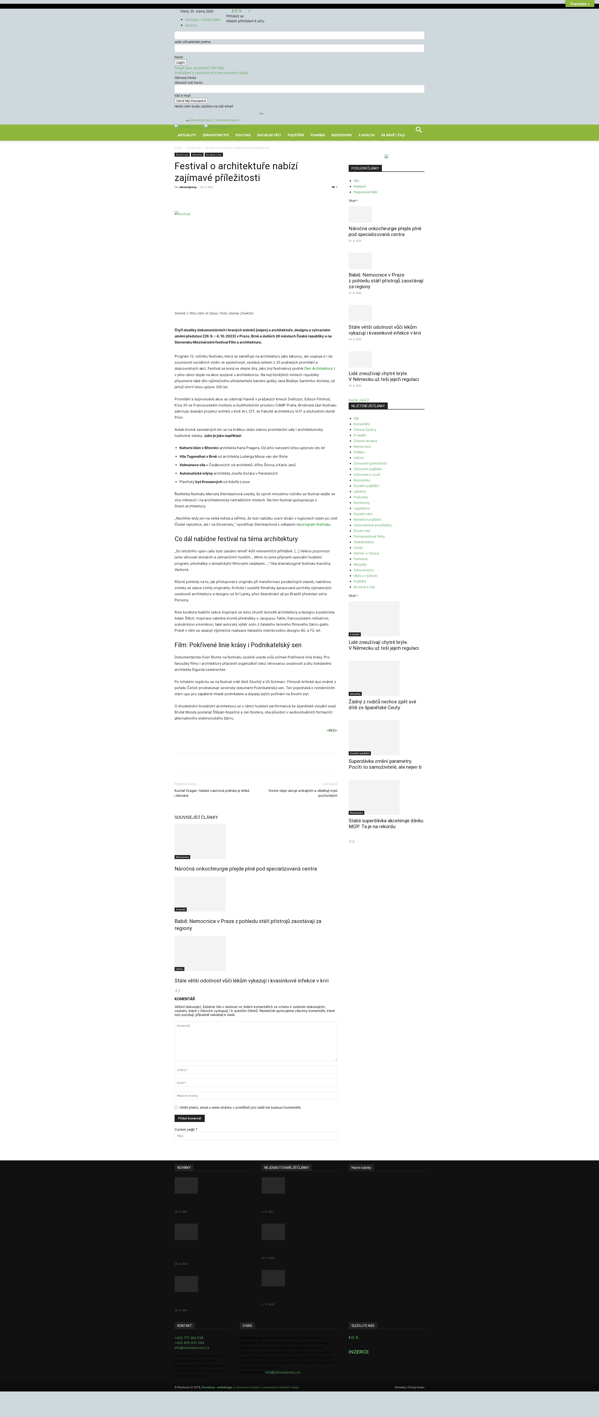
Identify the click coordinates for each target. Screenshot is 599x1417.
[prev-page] (176, 991)
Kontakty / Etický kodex (203, 19)
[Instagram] (236, 11)
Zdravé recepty (365, 441)
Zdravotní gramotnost (370, 463)
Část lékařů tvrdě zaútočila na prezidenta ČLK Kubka (294, 1202)
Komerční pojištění (367, 519)
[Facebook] (233, 11)
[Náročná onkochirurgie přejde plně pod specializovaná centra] (256, 841)
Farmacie (361, 559)
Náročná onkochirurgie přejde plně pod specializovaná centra (246, 869)
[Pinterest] (229, 197)
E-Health (367, 135)
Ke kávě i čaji (393, 135)
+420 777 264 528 (189, 1338)
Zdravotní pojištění (368, 469)
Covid (358, 548)
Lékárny (360, 491)
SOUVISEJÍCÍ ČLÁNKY (196, 817)
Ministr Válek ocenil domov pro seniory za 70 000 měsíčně (295, 1249)
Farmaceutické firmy (369, 536)
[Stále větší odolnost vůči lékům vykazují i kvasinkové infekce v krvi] (256, 953)
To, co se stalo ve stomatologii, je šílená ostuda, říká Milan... (298, 1295)
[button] (418, 131)
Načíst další (357, 400)
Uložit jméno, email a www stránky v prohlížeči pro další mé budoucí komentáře (240, 1107)
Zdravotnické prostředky (373, 525)
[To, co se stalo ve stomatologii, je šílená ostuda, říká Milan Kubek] (299, 1278)
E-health (180, 909)
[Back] (249, 11)
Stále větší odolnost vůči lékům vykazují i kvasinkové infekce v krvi (252, 981)
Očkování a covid (367, 474)
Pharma (317, 135)
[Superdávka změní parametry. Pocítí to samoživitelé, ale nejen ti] (386, 737)
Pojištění (296, 135)
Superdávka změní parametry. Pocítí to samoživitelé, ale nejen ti (385, 764)
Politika (243, 135)
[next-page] (179, 991)
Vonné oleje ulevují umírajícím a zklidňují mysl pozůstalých (302, 793)
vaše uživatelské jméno (193, 42)
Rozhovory (342, 135)
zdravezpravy (188, 187)
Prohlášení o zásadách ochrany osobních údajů (211, 72)
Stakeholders (364, 542)
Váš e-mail (183, 95)
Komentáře (362, 424)
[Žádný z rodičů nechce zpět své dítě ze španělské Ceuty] (386, 678)
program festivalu (315, 524)
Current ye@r (186, 1129)
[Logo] (189, 127)
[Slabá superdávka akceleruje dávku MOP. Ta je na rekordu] (386, 797)
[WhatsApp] (239, 197)
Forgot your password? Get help (199, 68)
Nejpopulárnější (365, 192)
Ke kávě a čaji (214, 154)
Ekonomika (362, 480)
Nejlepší (360, 186)
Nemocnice (182, 857)
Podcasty (361, 497)
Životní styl (194, 148)
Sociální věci (269, 135)
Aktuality (187, 135)
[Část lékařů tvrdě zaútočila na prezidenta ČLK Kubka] (299, 1185)
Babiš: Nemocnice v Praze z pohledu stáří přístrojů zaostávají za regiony (386, 280)
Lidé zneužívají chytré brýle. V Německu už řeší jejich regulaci (384, 376)
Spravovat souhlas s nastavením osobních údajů (267, 1387)
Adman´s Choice (366, 553)
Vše (356, 181)
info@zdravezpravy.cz (192, 1348)
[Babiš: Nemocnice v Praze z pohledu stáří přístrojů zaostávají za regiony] (256, 893)
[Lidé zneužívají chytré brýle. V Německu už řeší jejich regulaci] (386, 359)
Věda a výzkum (365, 576)
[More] (261, 197)
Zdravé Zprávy (365, 430)
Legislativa (362, 508)
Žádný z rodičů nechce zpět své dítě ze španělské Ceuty (382, 704)
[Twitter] (240, 11)
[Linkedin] (250, 197)
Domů (179, 148)
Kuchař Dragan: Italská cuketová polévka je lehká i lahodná (212, 793)
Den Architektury (318, 368)
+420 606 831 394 (189, 1343)
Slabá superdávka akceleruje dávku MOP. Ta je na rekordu (386, 823)
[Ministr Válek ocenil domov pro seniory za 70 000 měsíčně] (299, 1232)
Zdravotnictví (216, 135)
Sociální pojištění (366, 486)
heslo (179, 57)
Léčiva (179, 968)
